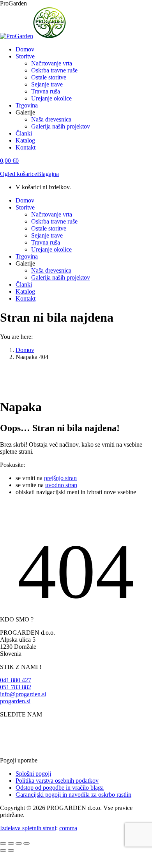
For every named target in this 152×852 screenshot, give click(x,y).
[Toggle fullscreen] (19, 843)
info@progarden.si (23, 694)
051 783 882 (15, 687)
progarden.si (15, 701)
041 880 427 (15, 680)
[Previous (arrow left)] (3, 850)
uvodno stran (61, 485)
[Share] (11, 843)
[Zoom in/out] (26, 843)
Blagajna (48, 174)
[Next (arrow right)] (11, 850)
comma (68, 828)
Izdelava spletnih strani (28, 828)
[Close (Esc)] (3, 843)
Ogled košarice (18, 174)
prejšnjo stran (60, 478)
